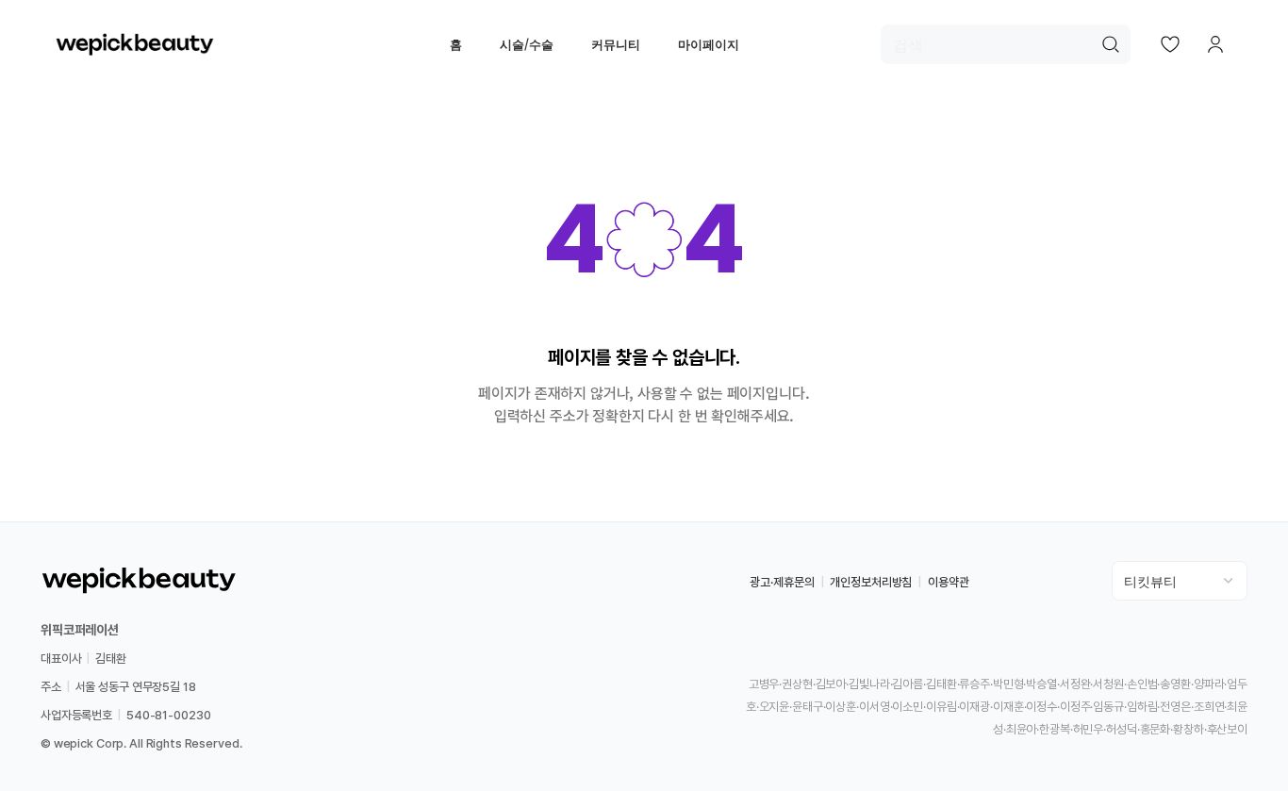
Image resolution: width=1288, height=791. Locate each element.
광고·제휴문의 (782, 582)
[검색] (1111, 44)
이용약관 (948, 582)
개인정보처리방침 (871, 582)
